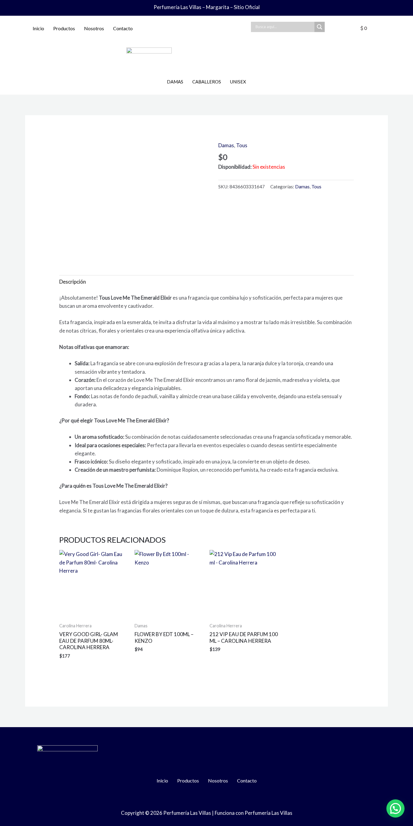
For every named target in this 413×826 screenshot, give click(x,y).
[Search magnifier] (319, 27)
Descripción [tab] (72, 281)
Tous (241, 145)
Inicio (38, 28)
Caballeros (206, 81)
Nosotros (94, 28)
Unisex (238, 81)
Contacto (123, 28)
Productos (64, 28)
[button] (395, 808)
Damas (175, 81)
